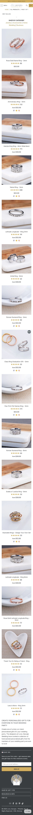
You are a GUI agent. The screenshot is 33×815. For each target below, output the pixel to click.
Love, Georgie (11, 809)
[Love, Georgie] (16, 5)
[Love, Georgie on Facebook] (13, 803)
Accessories (17, 23)
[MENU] (1, 5)
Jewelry (8, 23)
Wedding (12, 25)
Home (25, 23)
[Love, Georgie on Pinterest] (19, 803)
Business (20, 25)
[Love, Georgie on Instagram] (16, 803)
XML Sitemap (18, 811)
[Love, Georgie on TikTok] (22, 803)
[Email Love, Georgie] (10, 803)
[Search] (26, 5)
